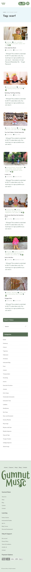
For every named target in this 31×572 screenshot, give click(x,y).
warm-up (20, 211)
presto (17, 88)
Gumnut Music (9, 50)
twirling (14, 88)
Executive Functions (11, 167)
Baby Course (5, 526)
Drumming (5, 378)
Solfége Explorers (7, 442)
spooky (20, 43)
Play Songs (13, 128)
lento (21, 88)
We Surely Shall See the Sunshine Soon (15, 200)
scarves (20, 87)
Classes (11, 467)
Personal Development (7, 529)
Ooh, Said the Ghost (15, 33)
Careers (4, 505)
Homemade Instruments (8, 397)
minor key (12, 43)
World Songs (6, 446)
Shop (16, 467)
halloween (7, 43)
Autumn (5, 370)
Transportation (6, 374)
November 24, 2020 (19, 219)
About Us (4, 496)
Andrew (10, 169)
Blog (20, 467)
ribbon (17, 294)
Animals (8, 128)
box (6, 253)
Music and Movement (11, 87)
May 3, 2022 (17, 95)
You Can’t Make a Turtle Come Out (15, 119)
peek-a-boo (7, 129)
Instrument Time (7, 400)
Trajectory (9, 292)
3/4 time (15, 254)
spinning (10, 88)
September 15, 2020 (19, 259)
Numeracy (5, 343)
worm (6, 294)
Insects (4, 381)
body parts (15, 170)
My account (4, 538)
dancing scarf (15, 211)
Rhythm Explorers (7, 431)
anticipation (7, 254)
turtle (15, 129)
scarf (15, 42)
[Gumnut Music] (3, 3)
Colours (5, 347)
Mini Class (5, 412)
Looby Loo (15, 158)
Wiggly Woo (15, 283)
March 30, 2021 (18, 176)
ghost (16, 43)
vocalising (21, 128)
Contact (25, 467)
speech (16, 212)
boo (12, 254)
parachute (19, 253)
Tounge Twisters (10, 209)
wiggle (20, 294)
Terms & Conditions (6, 544)
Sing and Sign (6, 435)
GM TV (3, 523)
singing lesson (8, 212)
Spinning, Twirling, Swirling (15, 78)
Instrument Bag (6, 362)
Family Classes (5, 517)
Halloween (9, 42)
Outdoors (16, 252)
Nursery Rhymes (20, 167)
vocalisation (19, 42)
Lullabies (5, 404)
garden (20, 292)
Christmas (5, 358)
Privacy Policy (5, 541)
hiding (15, 253)
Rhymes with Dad (7, 427)
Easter (4, 339)
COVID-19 (4, 547)
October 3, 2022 (18, 50)
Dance (6, 169)
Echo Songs (6, 393)
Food (4, 366)
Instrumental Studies (7, 520)
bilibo (18, 129)
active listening (11, 294)
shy (21, 129)
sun (20, 212)
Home (4, 12)
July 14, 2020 (18, 300)
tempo (23, 87)
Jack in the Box (15, 243)
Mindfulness (6, 408)
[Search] (23, 3)
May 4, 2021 (17, 134)
